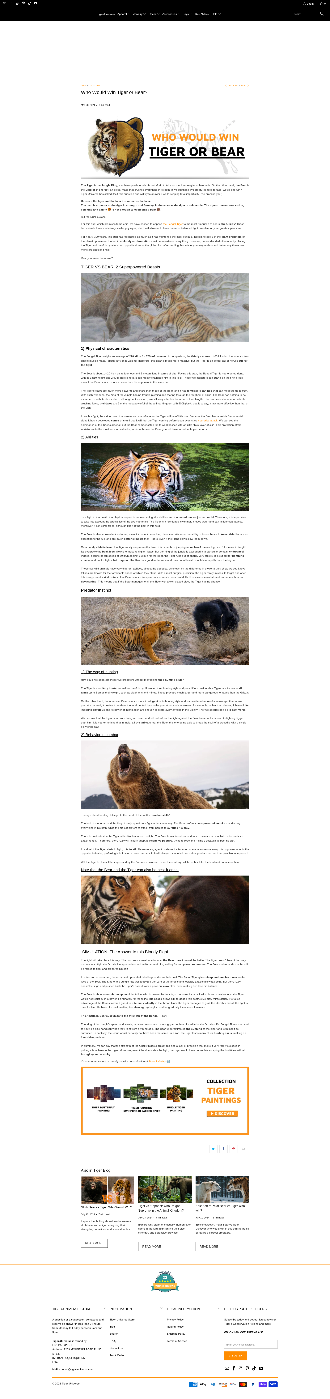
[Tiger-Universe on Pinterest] (23, 3)
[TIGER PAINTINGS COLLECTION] (165, 1133)
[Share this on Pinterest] (234, 1149)
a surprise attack (207, 420)
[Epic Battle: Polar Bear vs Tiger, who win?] (222, 1189)
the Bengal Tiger (173, 223)
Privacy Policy (175, 1319)
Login (310, 3)
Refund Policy (175, 1326)
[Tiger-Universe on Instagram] (17, 3)
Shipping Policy (176, 1333)
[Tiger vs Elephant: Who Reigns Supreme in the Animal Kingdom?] (165, 1189)
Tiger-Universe (71, 1383)
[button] (124, 14)
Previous (232, 86)
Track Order (117, 1355)
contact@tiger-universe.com (76, 1369)
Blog (112, 1326)
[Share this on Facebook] (223, 1149)
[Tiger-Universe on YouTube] (35, 3)
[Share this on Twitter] (213, 1149)
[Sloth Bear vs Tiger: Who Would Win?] (107, 1190)
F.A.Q (113, 1340)
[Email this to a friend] (244, 1149)
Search (114, 1333)
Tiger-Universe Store (122, 1319)
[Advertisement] (165, 49)
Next (244, 86)
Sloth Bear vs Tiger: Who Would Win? (106, 1207)
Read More (94, 1243)
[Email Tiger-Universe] (4, 3)
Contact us (116, 1348)
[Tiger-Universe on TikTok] (29, 3)
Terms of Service (177, 1340)
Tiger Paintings (158, 1061)
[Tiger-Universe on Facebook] (10, 3)
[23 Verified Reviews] (165, 1299)
